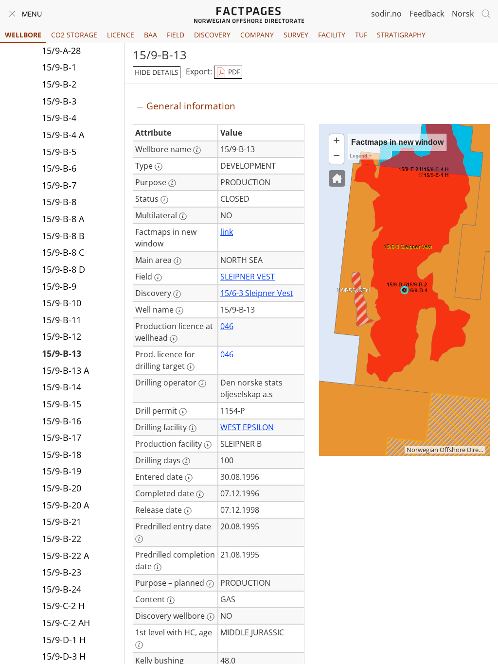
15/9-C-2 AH (66, 623)
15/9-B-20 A (65, 505)
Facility (331, 34)
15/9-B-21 (61, 521)
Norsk (463, 13)
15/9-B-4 (59, 117)
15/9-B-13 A (65, 370)
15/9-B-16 (61, 421)
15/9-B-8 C (63, 252)
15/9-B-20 (61, 488)
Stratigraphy (401, 34)
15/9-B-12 (61, 336)
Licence (120, 34)
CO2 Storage (74, 34)
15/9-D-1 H (64, 640)
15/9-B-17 (61, 437)
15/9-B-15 (61, 404)
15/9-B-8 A (63, 219)
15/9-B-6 (59, 168)
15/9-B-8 (59, 202)
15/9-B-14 (61, 387)
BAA (150, 34)
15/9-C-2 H (63, 606)
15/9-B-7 (59, 185)
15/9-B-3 (59, 101)
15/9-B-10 (61, 303)
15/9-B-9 (59, 286)
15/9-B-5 (59, 151)
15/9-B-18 (61, 454)
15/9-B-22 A (65, 555)
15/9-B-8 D (63, 269)
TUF (361, 34)
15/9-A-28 (61, 50)
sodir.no (386, 13)
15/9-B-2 (59, 84)
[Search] (486, 13)
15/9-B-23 (61, 572)
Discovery (212, 34)
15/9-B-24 (61, 589)
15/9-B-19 (61, 471)
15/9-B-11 (61, 320)
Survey (296, 34)
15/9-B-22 (61, 538)
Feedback (426, 13)
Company (257, 34)
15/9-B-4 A (63, 134)
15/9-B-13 (61, 353)
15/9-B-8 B (63, 236)
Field (175, 34)
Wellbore (23, 34)
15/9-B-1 (59, 67)
